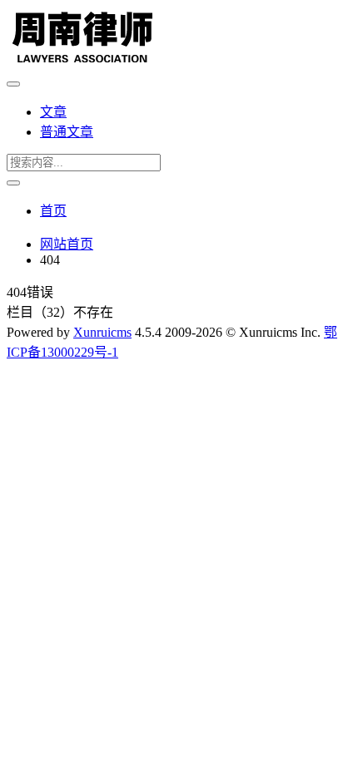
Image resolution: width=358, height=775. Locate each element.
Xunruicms (102, 332)
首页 (53, 211)
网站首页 (66, 244)
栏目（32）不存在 (60, 312)
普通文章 (66, 132)
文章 (53, 112)
